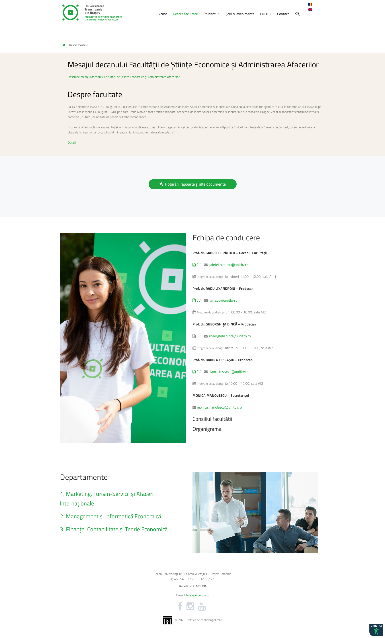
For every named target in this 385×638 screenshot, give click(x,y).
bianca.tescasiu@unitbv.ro (228, 371)
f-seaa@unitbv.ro (197, 595)
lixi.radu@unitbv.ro (223, 300)
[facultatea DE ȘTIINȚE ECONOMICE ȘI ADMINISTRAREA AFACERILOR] (92, 13)
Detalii (72, 142)
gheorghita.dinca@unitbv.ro (230, 336)
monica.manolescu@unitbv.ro (219, 407)
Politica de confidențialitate (204, 619)
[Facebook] (179, 606)
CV (198, 264)
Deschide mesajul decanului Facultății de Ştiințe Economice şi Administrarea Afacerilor (124, 76)
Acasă (63, 45)
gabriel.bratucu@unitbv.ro (228, 264)
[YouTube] (202, 606)
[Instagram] (190, 606)
